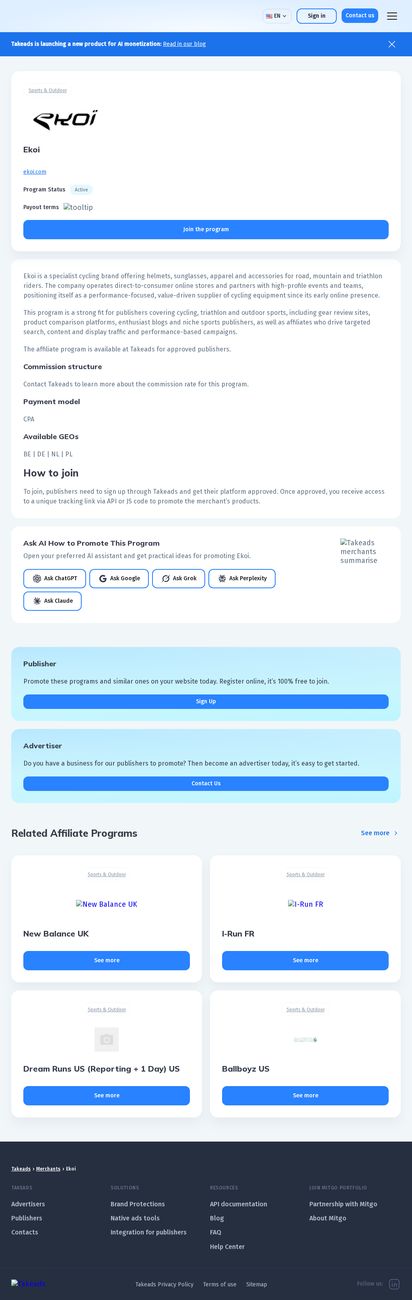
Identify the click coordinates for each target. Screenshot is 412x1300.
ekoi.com (34, 171)
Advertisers (28, 1204)
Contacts (24, 1232)
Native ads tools (135, 1218)
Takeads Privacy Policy (165, 1284)
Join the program (206, 229)
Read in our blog (184, 44)
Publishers (26, 1218)
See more (375, 833)
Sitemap (256, 1284)
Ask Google (125, 578)
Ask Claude (58, 601)
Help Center (227, 1247)
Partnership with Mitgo (343, 1204)
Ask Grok (184, 578)
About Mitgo (327, 1218)
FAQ (215, 1232)
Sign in (316, 15)
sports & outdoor (48, 90)
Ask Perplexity (248, 578)
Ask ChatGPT (60, 578)
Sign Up (206, 701)
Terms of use (220, 1284)
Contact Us (206, 783)
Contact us (360, 15)
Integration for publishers (149, 1232)
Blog (217, 1218)
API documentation (238, 1204)
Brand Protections (138, 1204)
